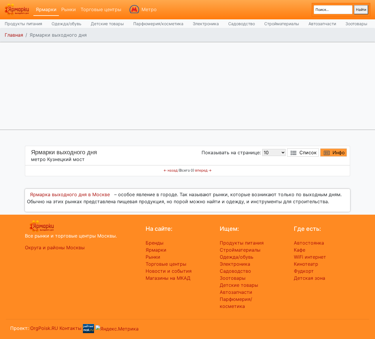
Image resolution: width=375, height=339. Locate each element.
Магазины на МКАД (168, 278)
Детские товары (107, 23)
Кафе (299, 250)
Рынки (68, 9)
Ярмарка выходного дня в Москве (70, 194)
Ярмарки (46, 9)
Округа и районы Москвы (55, 247)
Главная (14, 35)
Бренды (154, 243)
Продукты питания (23, 23)
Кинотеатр (306, 264)
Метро (149, 9)
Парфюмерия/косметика (158, 23)
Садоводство (241, 23)
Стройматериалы (281, 23)
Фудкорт (304, 271)
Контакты (70, 328)
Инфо (339, 152)
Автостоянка (309, 243)
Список (308, 152)
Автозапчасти (322, 23)
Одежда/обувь (66, 23)
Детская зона (309, 278)
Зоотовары (356, 23)
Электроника (206, 23)
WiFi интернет (310, 257)
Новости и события (169, 271)
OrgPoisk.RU (44, 328)
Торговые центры (101, 9)
